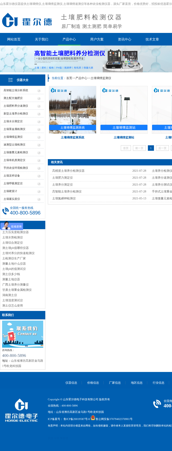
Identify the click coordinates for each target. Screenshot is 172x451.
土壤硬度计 (10, 191)
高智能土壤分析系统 (16, 90)
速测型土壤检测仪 (14, 144)
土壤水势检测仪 (12, 237)
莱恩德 (64, 438)
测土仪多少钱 (11, 274)
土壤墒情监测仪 (13, 136)
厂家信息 (115, 382)
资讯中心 (124, 39)
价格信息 (93, 382)
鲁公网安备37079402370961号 (114, 419)
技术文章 (152, 39)
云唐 (56, 438)
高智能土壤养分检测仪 (67, 191)
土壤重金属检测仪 (14, 129)
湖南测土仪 (9, 295)
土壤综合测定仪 (12, 242)
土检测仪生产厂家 (14, 258)
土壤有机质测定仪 (14, 160)
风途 (50, 438)
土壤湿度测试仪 (12, 300)
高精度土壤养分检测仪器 (68, 170)
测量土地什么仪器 (14, 263)
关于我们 (41, 39)
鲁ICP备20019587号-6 (77, 419)
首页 (69, 78)
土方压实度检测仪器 (15, 232)
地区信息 (137, 382)
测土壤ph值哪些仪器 (15, 248)
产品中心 (69, 39)
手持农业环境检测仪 (16, 167)
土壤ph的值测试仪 (14, 268)
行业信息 (158, 382)
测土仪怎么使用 (12, 305)
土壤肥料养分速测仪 (16, 105)
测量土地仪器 (11, 279)
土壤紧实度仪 (12, 198)
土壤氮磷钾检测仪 (64, 198)
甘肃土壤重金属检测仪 (17, 289)
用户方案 (97, 39)
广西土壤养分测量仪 (15, 284)
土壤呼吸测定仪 (13, 183)
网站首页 (14, 39)
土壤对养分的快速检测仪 (18, 253)
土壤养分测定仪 (62, 184)
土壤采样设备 (12, 175)
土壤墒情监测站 (124, 137)
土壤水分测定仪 (13, 121)
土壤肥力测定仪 (62, 177)
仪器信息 (71, 382)
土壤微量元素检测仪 (16, 152)
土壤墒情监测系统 (72, 137)
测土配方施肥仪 (13, 98)
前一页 (139, 148)
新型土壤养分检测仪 (16, 113)
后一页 (162, 148)
